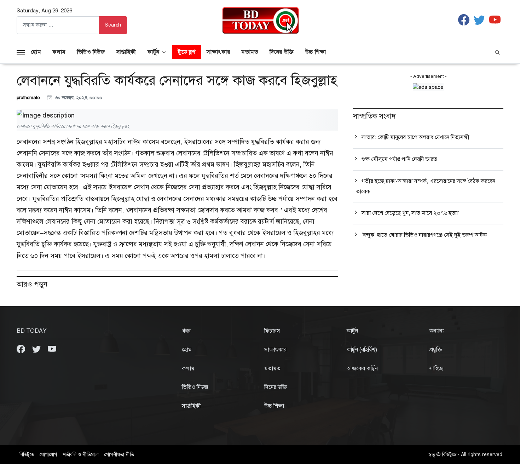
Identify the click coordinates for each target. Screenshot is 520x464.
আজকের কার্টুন (362, 368)
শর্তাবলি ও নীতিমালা (81, 455)
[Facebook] (22, 348)
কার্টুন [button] (154, 52)
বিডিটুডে (26, 455)
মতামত (249, 52)
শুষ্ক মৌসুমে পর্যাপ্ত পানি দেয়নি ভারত (399, 159)
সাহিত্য (436, 368)
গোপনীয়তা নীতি (119, 455)
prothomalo (29, 97)
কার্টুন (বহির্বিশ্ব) (362, 349)
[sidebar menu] (21, 52)
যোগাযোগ (48, 455)
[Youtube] (52, 348)
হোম (36, 52)
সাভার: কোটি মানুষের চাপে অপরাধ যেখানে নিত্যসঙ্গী (415, 137)
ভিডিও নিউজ (91, 52)
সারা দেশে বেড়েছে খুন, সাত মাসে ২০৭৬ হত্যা (410, 213)
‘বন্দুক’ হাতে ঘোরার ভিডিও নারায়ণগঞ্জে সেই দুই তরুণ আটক (424, 235)
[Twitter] (37, 348)
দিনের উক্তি (282, 52)
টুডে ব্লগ (186, 52)
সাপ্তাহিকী (126, 52)
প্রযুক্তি (435, 349)
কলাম (59, 52)
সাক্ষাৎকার (218, 52)
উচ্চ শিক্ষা (315, 52)
